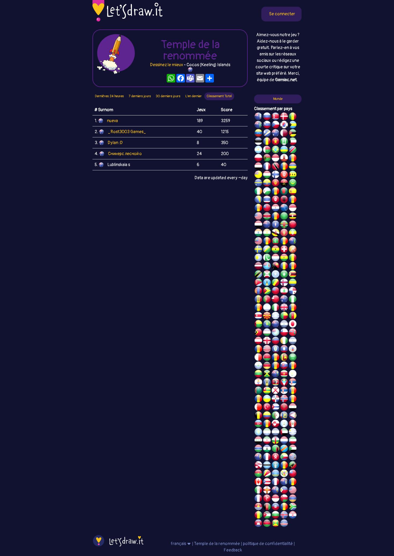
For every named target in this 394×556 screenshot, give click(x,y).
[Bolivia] (284, 258)
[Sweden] (258, 250)
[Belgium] (258, 416)
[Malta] (258, 357)
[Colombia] (267, 416)
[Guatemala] (284, 424)
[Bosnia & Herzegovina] (258, 200)
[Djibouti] (267, 191)
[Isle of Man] (267, 499)
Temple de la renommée (217, 543)
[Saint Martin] (267, 167)
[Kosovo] (267, 241)
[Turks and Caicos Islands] (258, 457)
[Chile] (284, 333)
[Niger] (267, 233)
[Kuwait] (292, 142)
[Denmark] (284, 117)
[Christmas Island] (267, 324)
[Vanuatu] (267, 158)
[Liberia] (267, 349)
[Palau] (258, 258)
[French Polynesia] (258, 382)
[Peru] (292, 424)
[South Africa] (292, 507)
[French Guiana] (258, 208)
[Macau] (284, 274)
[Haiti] (275, 507)
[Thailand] (267, 200)
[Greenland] (275, 424)
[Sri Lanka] (284, 357)
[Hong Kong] (275, 457)
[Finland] (275, 175)
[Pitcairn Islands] (258, 125)
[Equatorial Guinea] (292, 441)
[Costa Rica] (258, 316)
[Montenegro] (284, 233)
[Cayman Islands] (284, 482)
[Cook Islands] (284, 208)
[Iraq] (258, 441)
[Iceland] (284, 515)
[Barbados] (267, 382)
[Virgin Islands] (284, 474)
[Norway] (284, 399)
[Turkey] (267, 407)
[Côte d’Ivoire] (284, 341)
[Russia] (267, 117)
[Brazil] (275, 150)
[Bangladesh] (284, 191)
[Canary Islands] (292, 482)
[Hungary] (267, 175)
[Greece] (275, 316)
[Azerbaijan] (258, 424)
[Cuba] (275, 407)
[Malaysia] (258, 241)
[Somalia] (275, 274)
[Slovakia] (284, 366)
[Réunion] (292, 391)
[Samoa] (275, 291)
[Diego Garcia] (275, 216)
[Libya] (284, 216)
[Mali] (292, 258)
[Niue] (258, 175)
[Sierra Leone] (267, 432)
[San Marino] (258, 366)
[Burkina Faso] (258, 474)
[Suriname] (284, 374)
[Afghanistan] (267, 507)
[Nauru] (258, 183)
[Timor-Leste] (258, 333)
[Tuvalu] (275, 333)
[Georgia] (267, 341)
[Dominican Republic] (275, 399)
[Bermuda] (292, 333)
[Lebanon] (284, 291)
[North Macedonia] (267, 316)
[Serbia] (292, 382)
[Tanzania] (258, 274)
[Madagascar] (267, 150)
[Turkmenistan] (258, 391)
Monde (278, 99)
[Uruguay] (292, 432)
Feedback (233, 550)
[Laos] (284, 349)
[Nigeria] (292, 299)
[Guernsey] (267, 490)
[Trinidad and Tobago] (275, 167)
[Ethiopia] (292, 233)
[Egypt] (258, 167)
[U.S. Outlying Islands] (258, 308)
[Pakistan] (267, 258)
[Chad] (267, 142)
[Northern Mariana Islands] (275, 465)
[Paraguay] (275, 208)
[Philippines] (284, 490)
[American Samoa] (292, 416)
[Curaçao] (292, 266)
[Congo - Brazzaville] (275, 283)
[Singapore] (292, 208)
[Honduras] (275, 432)
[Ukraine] (267, 399)
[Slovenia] (267, 125)
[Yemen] (258, 225)
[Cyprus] (292, 374)
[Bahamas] (292, 125)
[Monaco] (275, 158)
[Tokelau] (275, 324)
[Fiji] (267, 266)
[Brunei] (275, 233)
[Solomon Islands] (267, 250)
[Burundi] (267, 274)
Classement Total (219, 96)
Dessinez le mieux (166, 64)
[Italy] (275, 308)
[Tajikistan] (258, 349)
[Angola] (284, 183)
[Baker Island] (292, 490)
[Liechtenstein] (275, 341)
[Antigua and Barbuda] (284, 382)
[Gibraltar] (284, 158)
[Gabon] (292, 283)
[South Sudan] (292, 366)
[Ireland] (258, 191)
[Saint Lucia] (267, 283)
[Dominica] (284, 225)
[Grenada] (275, 524)
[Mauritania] (292, 183)
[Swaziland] (275, 382)
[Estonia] (258, 142)
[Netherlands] (284, 441)
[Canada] (258, 482)
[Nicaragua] (292, 341)
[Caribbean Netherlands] (275, 191)
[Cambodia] (258, 524)
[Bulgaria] (275, 515)
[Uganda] (292, 216)
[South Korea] (284, 125)
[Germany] (267, 366)
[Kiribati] (258, 507)
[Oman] (284, 499)
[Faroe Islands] (284, 283)
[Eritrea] (258, 283)
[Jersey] (275, 391)
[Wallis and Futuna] (284, 175)
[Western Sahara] (275, 357)
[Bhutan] (292, 250)
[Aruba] (275, 474)
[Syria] (292, 407)
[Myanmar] (267, 208)
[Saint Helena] (275, 374)
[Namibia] (292, 150)
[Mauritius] (292, 167)
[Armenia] (292, 499)
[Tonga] (275, 299)
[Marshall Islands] (267, 133)
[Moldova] (258, 299)
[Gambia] (258, 449)
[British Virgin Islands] (292, 241)
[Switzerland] (284, 250)
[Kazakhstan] (258, 432)
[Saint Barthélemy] (267, 457)
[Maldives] (275, 241)
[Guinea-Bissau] (258, 324)
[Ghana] (275, 250)
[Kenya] (267, 216)
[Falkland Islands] (258, 117)
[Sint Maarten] (258, 399)
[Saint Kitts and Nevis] (292, 465)
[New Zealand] (267, 225)
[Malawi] (267, 524)
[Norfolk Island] (284, 142)
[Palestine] (292, 399)
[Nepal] (258, 465)
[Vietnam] (275, 142)
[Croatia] (292, 515)
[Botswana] (267, 465)
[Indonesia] (275, 499)
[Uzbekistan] (267, 333)
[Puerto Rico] (267, 482)
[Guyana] (267, 291)
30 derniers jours (168, 96)
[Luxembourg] (275, 258)
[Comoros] (284, 457)
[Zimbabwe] (292, 274)
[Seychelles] (267, 474)
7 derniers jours (140, 96)
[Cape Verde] (284, 524)
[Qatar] (284, 133)
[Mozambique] (292, 133)
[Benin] (284, 316)
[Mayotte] (292, 349)
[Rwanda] (284, 150)
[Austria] (258, 341)
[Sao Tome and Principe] (292, 175)
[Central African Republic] (275, 441)
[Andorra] (284, 507)
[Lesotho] (267, 449)
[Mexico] (258, 490)
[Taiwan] (292, 474)
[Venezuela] (258, 133)
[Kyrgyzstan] (275, 183)
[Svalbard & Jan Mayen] (275, 366)
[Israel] (267, 308)
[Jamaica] (267, 374)
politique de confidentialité (268, 543)
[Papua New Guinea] (275, 266)
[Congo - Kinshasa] (284, 449)
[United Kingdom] (284, 308)
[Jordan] (267, 515)
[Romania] (284, 266)
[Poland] (258, 158)
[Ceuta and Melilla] (284, 167)
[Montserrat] (275, 490)
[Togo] (267, 391)
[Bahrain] (258, 407)
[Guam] (275, 225)
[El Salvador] (284, 324)
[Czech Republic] (275, 125)
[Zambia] (275, 449)
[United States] (258, 216)
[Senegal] (292, 117)
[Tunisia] (275, 200)
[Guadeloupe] (292, 308)
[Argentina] (258, 150)
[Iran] (267, 441)
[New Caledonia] (258, 499)
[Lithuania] (258, 374)
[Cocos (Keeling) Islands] (284, 299)
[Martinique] (284, 241)
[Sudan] (292, 449)
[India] (258, 233)
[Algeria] (275, 416)
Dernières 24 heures (109, 96)
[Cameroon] (292, 316)
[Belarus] (267, 357)
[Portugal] (267, 299)
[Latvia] (258, 266)
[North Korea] (275, 117)
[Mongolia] (258, 291)
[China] (292, 225)
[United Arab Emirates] (284, 432)
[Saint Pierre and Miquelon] (284, 416)
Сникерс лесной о (125, 153)
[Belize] (275, 349)
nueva (112, 120)
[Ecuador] (267, 183)
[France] (275, 482)
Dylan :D (115, 142)
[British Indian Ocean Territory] (292, 457)
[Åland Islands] (267, 424)
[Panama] (292, 291)
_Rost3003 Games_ (127, 131)
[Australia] (275, 133)
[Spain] (292, 191)
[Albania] (284, 200)
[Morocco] (284, 407)
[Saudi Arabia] (292, 357)
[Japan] (292, 324)
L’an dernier (193, 96)
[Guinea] (258, 515)
